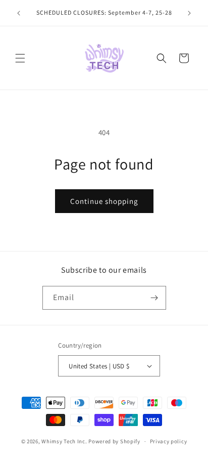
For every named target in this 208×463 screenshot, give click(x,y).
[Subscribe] (154, 298)
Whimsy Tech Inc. (64, 441)
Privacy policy (168, 441)
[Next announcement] (189, 13)
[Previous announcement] (19, 13)
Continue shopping (104, 201)
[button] (20, 58)
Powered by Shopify (114, 441)
